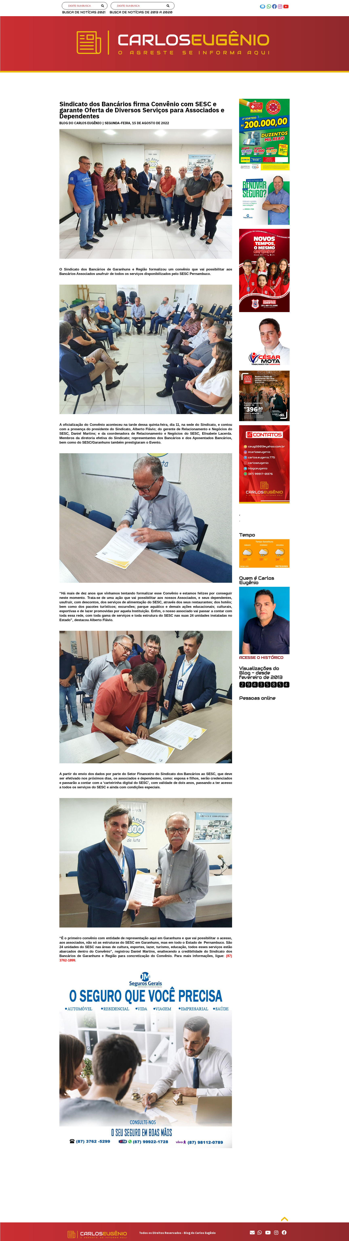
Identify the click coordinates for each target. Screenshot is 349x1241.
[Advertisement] (145, 1182)
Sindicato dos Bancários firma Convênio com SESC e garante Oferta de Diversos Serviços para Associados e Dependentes (141, 110)
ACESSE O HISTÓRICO (261, 657)
